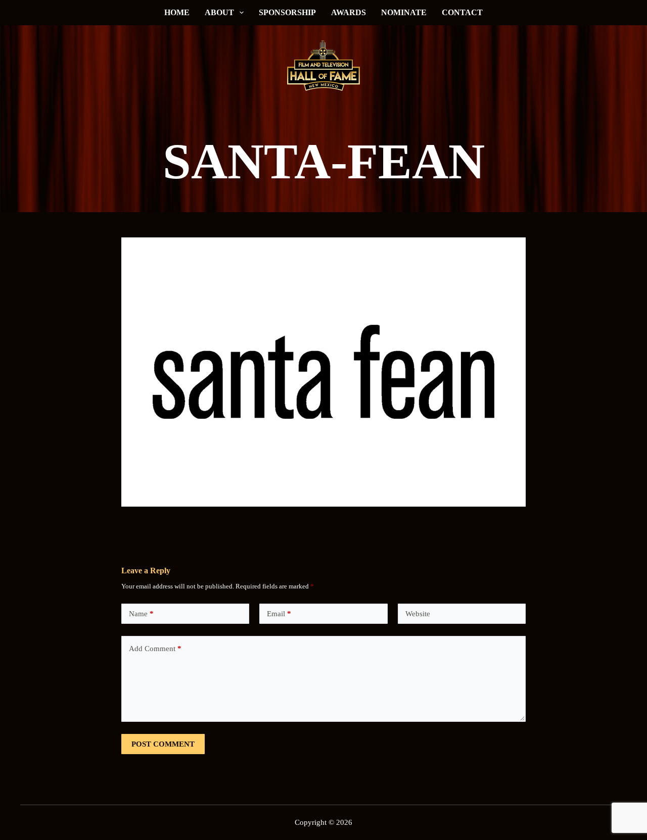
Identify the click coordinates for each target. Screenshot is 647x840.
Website (417, 614)
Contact (462, 12)
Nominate (404, 12)
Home (177, 12)
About (219, 12)
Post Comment (163, 744)
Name (141, 614)
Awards (348, 12)
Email (279, 614)
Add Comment (155, 649)
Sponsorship (287, 12)
